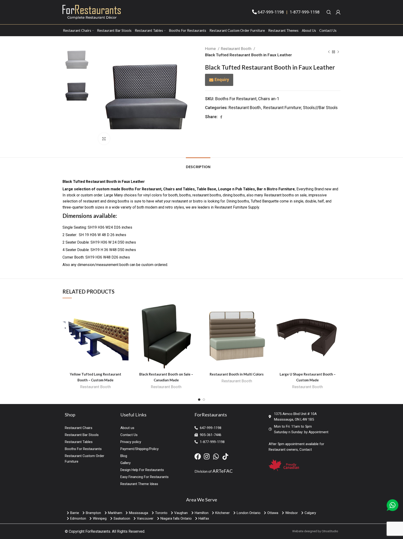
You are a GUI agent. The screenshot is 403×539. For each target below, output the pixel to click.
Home (211, 48)
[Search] (329, 12)
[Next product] (338, 52)
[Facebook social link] (221, 117)
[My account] (338, 12)
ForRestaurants (97, 531)
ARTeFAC (222, 471)
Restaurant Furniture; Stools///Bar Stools (300, 107)
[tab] (198, 164)
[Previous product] (329, 52)
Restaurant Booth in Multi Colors (237, 374)
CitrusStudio (330, 531)
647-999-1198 (271, 12)
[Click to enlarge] (104, 139)
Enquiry (222, 79)
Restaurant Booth (236, 48)
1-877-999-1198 (305, 12)
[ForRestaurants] (92, 11)
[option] (77, 60)
